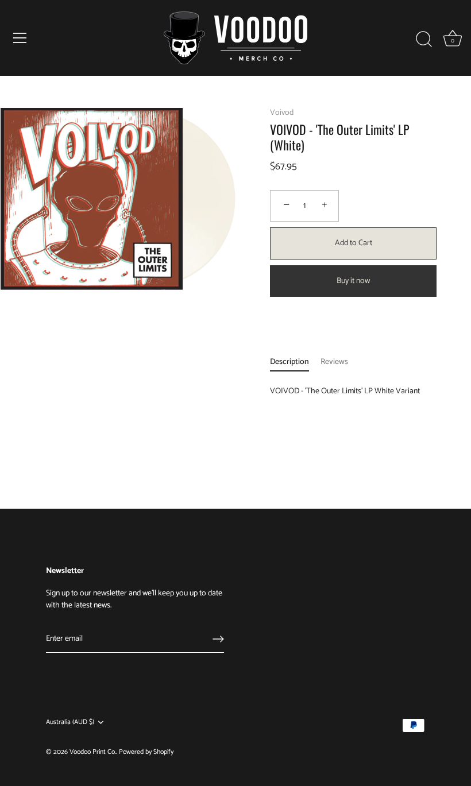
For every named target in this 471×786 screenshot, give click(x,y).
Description (289, 362)
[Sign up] (218, 639)
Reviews (334, 362)
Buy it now (353, 281)
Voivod (282, 112)
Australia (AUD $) (70, 722)
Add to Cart (353, 243)
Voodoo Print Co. (93, 751)
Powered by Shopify (146, 751)
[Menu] (20, 38)
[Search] (424, 39)
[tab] (295, 362)
